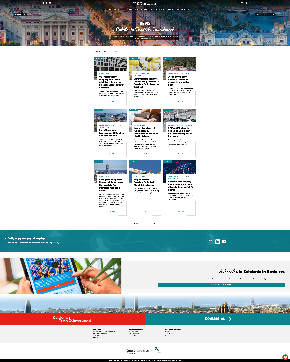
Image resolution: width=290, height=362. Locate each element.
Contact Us (167, 335)
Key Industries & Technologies (134, 331)
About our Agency (168, 331)
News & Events (160, 9)
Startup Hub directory (133, 335)
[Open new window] (285, 357)
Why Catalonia (106, 9)
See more (112, 102)
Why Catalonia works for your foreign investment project (104, 331)
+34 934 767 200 (177, 360)
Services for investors (144, 9)
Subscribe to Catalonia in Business (221, 285)
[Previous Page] (135, 223)
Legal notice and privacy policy (116, 360)
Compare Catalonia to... (97, 335)
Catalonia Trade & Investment (178, 9)
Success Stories (96, 337)
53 (153, 224)
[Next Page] (156, 223)
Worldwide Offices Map (169, 333)
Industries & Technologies (123, 9)
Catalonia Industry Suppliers (134, 333)
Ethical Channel (135, 360)
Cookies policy (127, 360)
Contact (241, 3)
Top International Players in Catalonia (100, 333)
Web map (153, 360)
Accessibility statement (145, 360)
